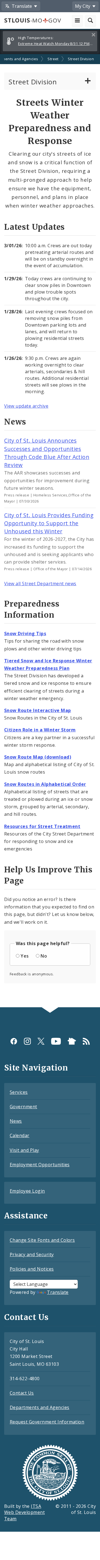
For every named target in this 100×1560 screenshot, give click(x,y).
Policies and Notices (32, 1269)
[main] (50, 531)
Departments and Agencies (39, 1407)
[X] (41, 1041)
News (16, 1121)
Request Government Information (47, 1422)
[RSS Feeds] (86, 1041)
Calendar (19, 1135)
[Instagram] (27, 1041)
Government (23, 1107)
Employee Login (27, 1191)
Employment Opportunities (40, 1165)
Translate (57, 1292)
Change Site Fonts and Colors (42, 1240)
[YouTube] (56, 1041)
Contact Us (22, 1393)
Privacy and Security (32, 1254)
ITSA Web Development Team (24, 1512)
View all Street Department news (40, 583)
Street (53, 58)
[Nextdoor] (72, 1041)
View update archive (26, 406)
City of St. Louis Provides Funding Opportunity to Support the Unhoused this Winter (48, 523)
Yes (25, 956)
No (44, 956)
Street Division (81, 58)
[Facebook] (13, 1041)
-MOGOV (32, 20)
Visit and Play (24, 1150)
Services (19, 1092)
